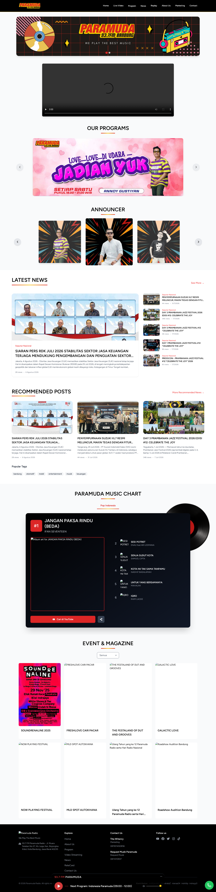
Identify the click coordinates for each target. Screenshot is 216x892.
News (143, 6)
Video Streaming (73, 854)
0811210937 (116, 859)
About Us (166, 5)
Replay (154, 5)
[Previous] (17, 241)
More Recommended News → (188, 392)
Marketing (180, 5)
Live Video (118, 5)
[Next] (198, 241)
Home (106, 5)
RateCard (69, 865)
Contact (193, 5)
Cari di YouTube (65, 619)
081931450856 (117, 846)
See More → (197, 282)
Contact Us (70, 870)
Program (132, 6)
